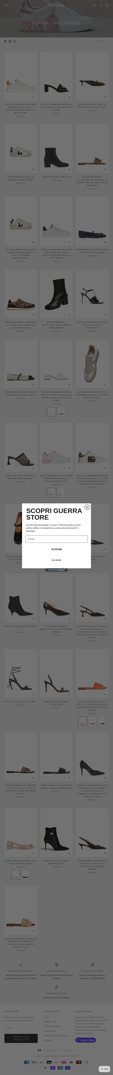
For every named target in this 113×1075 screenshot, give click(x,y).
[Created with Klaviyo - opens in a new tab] (56, 570)
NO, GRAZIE (56, 560)
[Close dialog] (87, 507)
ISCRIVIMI (56, 549)
